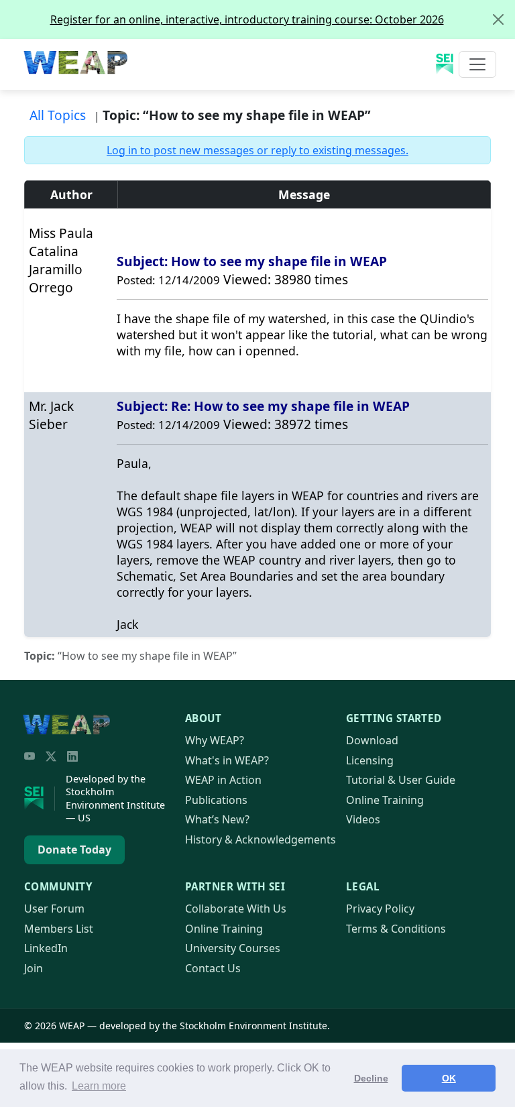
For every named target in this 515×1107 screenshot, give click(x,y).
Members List (58, 928)
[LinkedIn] (72, 756)
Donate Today (74, 849)
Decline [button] (371, 1078)
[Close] (498, 19)
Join (33, 968)
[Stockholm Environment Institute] (39, 798)
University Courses (232, 948)
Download (372, 740)
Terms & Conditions (396, 928)
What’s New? (217, 819)
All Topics (58, 115)
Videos (363, 819)
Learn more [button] (99, 1086)
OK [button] (449, 1078)
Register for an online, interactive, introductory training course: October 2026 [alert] (247, 19)
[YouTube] (29, 756)
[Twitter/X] (51, 756)
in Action (223, 779)
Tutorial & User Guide (400, 779)
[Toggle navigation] (477, 64)
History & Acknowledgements (260, 839)
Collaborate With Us (235, 908)
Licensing (370, 760)
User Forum (54, 908)
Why (214, 740)
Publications (216, 800)
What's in (227, 760)
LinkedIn (46, 948)
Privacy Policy (380, 908)
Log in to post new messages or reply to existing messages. (257, 150)
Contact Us (213, 968)
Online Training (385, 800)
